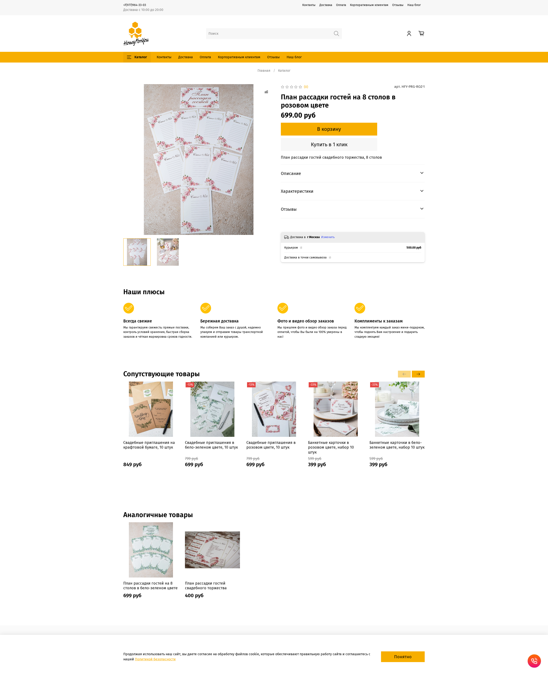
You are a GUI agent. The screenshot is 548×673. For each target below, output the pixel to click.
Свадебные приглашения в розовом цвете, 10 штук (271, 445)
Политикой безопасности (155, 659)
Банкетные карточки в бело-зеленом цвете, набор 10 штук (396, 445)
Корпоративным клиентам (369, 5)
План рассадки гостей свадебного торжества (206, 586)
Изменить (328, 237)
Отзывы (398, 5)
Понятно (403, 656)
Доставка (325, 5)
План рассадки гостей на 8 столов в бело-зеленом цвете (150, 586)
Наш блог (414, 5)
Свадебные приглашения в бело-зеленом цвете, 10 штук (211, 445)
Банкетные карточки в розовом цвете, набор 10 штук (331, 447)
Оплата (341, 5)
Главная (264, 71)
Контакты (309, 5)
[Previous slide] (130, 159)
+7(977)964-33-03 (134, 5)
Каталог (140, 57)
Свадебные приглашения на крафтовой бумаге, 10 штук (149, 445)
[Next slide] (267, 159)
